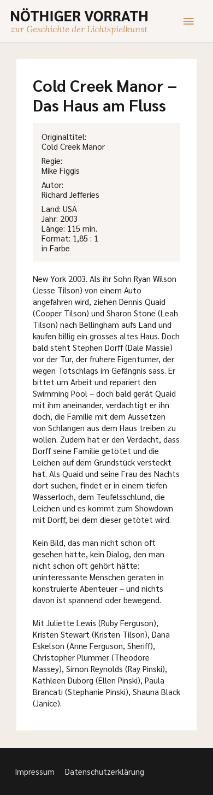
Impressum (35, 771)
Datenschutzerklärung (104, 771)
